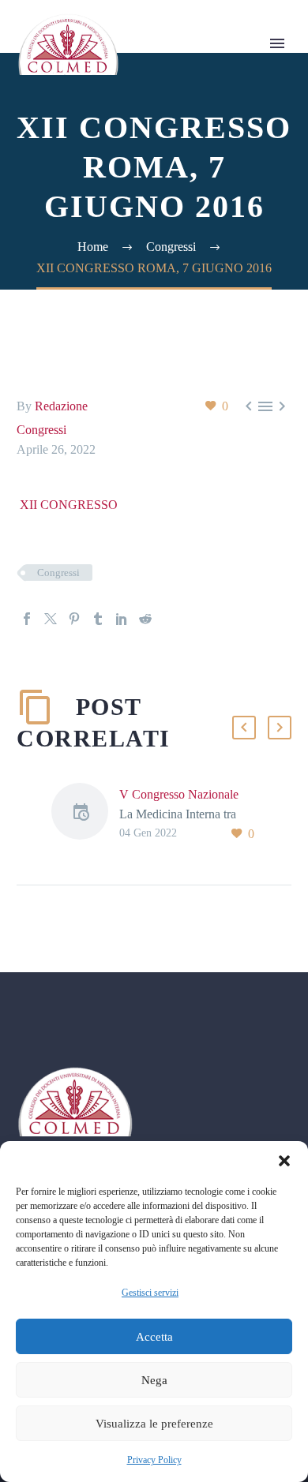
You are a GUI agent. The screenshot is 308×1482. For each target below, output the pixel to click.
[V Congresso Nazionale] (85, 814)
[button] (284, 1161)
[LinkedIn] (121, 618)
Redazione (61, 406)
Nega (154, 1380)
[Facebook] (27, 618)
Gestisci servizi (150, 1292)
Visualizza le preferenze (154, 1423)
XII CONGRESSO (69, 504)
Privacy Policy (154, 1459)
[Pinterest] (74, 618)
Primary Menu (277, 43)
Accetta (154, 1336)
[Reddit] (145, 618)
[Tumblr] (98, 618)
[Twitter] (50, 618)
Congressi (41, 429)
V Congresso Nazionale (179, 794)
